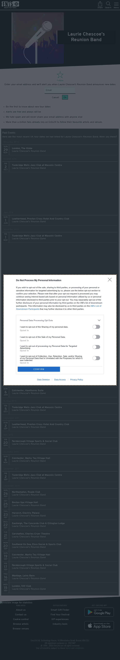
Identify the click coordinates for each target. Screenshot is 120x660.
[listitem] (60, 320)
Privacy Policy (76, 379)
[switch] (96, 327)
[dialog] (60, 330)
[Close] (110, 280)
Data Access (60, 379)
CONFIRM (39, 369)
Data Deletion (43, 379)
